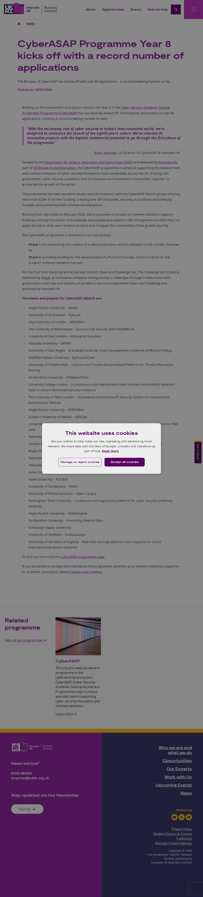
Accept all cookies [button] (125, 462)
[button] (80, 462)
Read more (110, 451)
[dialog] (101, 448)
